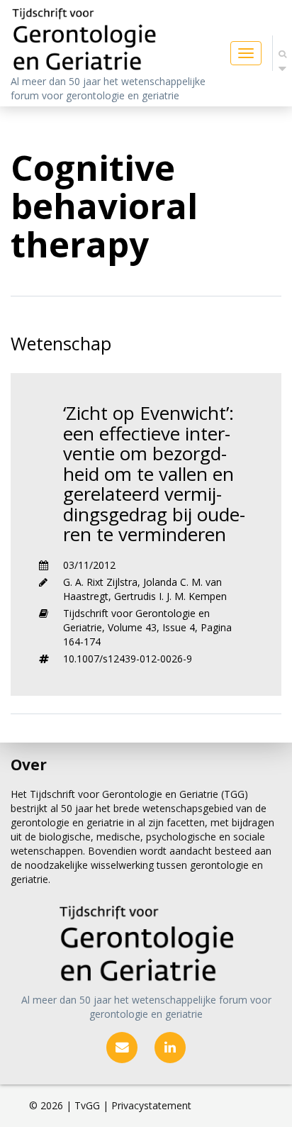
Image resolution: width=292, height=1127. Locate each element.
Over (29, 765)
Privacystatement (151, 1105)
